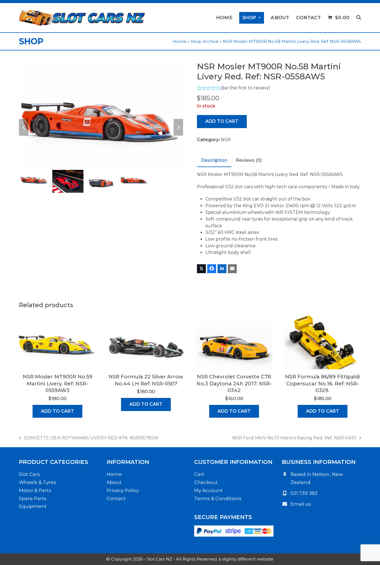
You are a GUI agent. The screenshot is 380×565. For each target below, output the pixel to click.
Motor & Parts (35, 490)
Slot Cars (29, 474)
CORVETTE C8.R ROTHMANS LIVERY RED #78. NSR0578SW (89, 438)
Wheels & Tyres (37, 482)
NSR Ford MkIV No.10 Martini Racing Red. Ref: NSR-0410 (294, 438)
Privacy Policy (123, 490)
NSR (226, 139)
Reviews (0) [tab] (249, 160)
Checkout (206, 482)
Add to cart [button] (57, 411)
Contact (116, 498)
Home (179, 41)
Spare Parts (32, 498)
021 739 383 (303, 493)
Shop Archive (205, 41)
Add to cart (221, 121)
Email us (300, 504)
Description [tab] (214, 160)
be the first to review (245, 88)
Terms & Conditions (217, 498)
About (114, 482)
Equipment (33, 506)
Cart (199, 474)
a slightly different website (246, 559)
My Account (208, 490)
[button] (358, 18)
